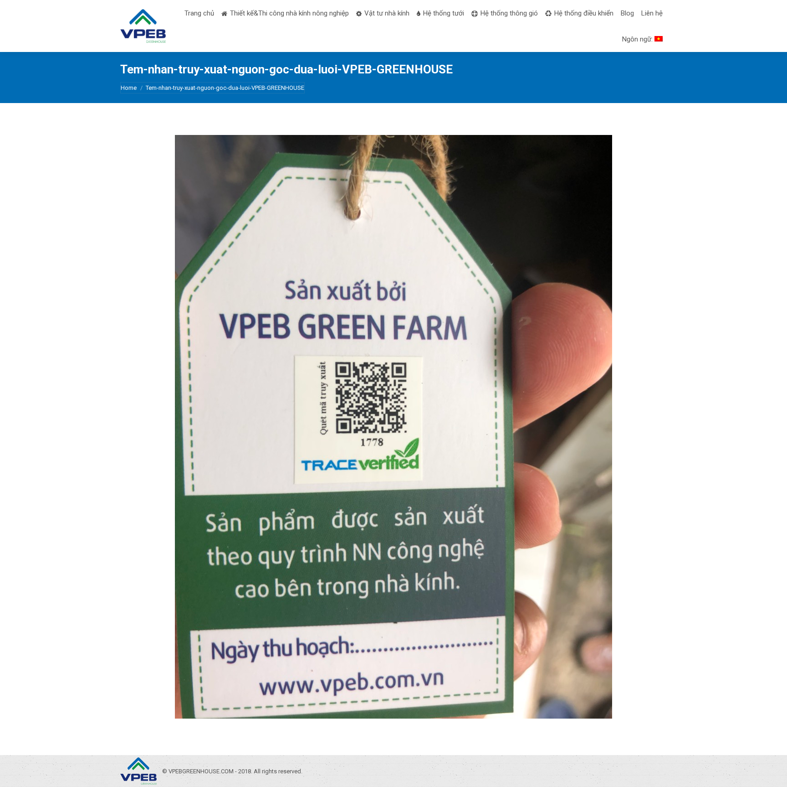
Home (129, 87)
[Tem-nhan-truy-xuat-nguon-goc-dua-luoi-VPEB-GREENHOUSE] (393, 427)
